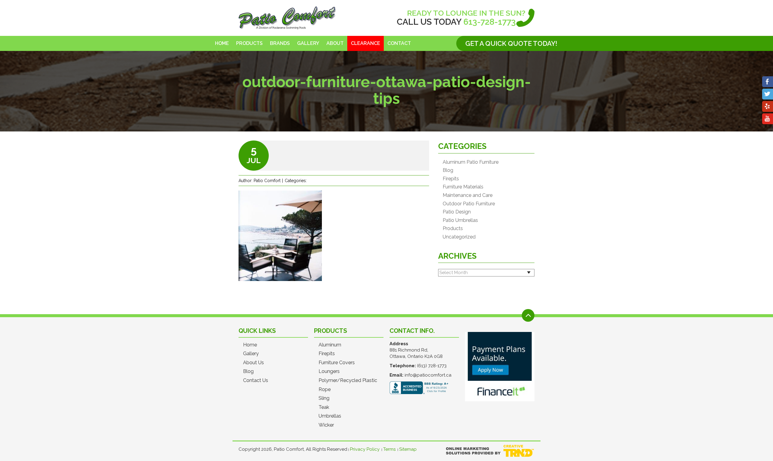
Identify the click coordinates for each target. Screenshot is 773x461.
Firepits (451, 179)
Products (249, 43)
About (335, 43)
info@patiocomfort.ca (428, 375)
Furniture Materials (463, 187)
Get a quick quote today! (511, 43)
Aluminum (330, 345)
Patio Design (457, 212)
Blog (448, 170)
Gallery (308, 43)
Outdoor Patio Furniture (469, 204)
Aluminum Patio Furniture (471, 162)
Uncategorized (459, 237)
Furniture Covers (337, 362)
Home (222, 43)
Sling (324, 398)
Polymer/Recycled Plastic (348, 380)
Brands (280, 43)
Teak (324, 407)
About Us (253, 362)
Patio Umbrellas (460, 220)
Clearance (365, 43)
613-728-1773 (489, 22)
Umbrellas (330, 416)
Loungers (329, 371)
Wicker (326, 425)
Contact (399, 43)
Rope (325, 389)
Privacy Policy (365, 449)
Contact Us (255, 380)
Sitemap (408, 449)
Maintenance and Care (467, 195)
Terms (389, 449)
